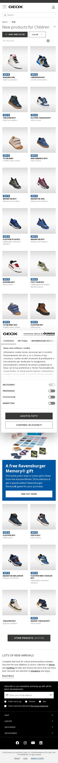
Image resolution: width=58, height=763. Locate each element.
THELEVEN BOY (9, 118)
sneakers (35, 671)
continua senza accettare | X (39, 333)
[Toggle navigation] (4, 7)
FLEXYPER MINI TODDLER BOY (41, 577)
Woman (32, 701)
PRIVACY (17, 758)
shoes (52, 664)
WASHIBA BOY (9, 282)
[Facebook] (17, 743)
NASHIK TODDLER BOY (40, 621)
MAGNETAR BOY (10, 199)
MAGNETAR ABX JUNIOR (13, 576)
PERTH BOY (35, 535)
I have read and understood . (28, 706)
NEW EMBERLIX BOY (39, 158)
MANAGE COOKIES (37, 758)
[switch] (51, 390)
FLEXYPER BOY (37, 325)
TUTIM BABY (8, 158)
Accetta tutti (28, 416)
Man (44, 701)
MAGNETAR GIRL (38, 199)
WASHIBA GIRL (9, 77)
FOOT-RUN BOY (37, 282)
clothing (10, 668)
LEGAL (25, 758)
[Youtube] (33, 743)
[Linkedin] (40, 743)
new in (5, 22)
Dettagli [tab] (22, 340)
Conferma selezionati (29, 425)
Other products (29, 638)
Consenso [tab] (8, 340)
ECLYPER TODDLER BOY (41, 118)
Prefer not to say (14, 701)
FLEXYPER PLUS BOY (11, 239)
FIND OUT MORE (29, 494)
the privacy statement (39, 706)
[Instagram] (25, 743)
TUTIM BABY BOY (10, 325)
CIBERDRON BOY (38, 77)
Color (35, 34)
